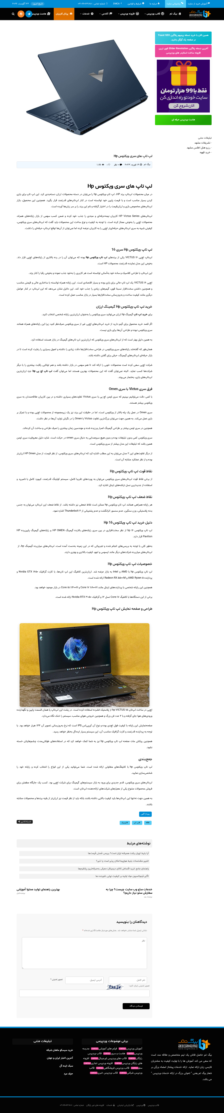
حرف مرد (68, 1074)
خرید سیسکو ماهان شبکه (59, 1050)
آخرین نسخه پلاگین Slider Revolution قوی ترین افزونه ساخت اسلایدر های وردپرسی (183, 51)
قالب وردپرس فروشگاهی (113, 1068)
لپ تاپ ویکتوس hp (96, 258)
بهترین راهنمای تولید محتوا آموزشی (38, 891)
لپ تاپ (136, 823)
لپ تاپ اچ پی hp (42, 371)
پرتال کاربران (62, 14)
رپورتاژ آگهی (145, 814)
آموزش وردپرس (131, 1049)
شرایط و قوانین (134, 4)
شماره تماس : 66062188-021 (72, 1105)
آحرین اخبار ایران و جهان (60, 1058)
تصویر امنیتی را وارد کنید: (139, 985)
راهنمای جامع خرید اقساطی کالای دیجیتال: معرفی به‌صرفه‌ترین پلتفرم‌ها (113, 869)
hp (147, 823)
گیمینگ (124, 823)
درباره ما (153, 4)
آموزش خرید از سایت (197, 4)
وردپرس (139, 1105)
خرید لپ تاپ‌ (140, 315)
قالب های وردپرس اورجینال (109, 1058)
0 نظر (116, 165)
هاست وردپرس (38, 14)
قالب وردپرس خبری (104, 1073)
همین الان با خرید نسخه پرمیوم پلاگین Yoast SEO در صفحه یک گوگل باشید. (183, 37)
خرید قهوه (205, 153)
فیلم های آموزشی (104, 1049)
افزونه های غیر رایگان (95, 1105)
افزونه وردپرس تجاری (98, 1063)
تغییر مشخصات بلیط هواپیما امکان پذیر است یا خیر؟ (122, 861)
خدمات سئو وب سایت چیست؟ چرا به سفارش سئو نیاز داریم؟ (129, 893)
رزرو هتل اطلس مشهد (198, 148)
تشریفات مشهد (202, 143)
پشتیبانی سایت (173, 4)
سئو (137, 1068)
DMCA (116, 4)
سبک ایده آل (66, 1066)
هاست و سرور (114, 1054)
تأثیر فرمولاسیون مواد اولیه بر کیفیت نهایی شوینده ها (122, 876)
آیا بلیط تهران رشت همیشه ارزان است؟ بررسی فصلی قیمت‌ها (118, 853)
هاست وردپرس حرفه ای (183, 120)
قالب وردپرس (153, 1105)
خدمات (109, 1105)
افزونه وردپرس (127, 14)
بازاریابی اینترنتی (124, 1105)
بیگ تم (173, 14)
